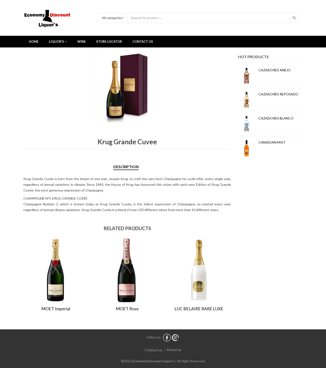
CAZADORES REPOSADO (278, 94)
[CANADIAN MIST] (246, 148)
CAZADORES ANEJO (274, 70)
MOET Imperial (55, 308)
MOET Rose (127, 308)
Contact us (153, 349)
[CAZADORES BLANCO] (246, 124)
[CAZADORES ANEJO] (246, 75)
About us (174, 349)
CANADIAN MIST (271, 142)
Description (126, 166)
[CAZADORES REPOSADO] (246, 100)
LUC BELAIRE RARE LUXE (198, 308)
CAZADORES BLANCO (276, 118)
